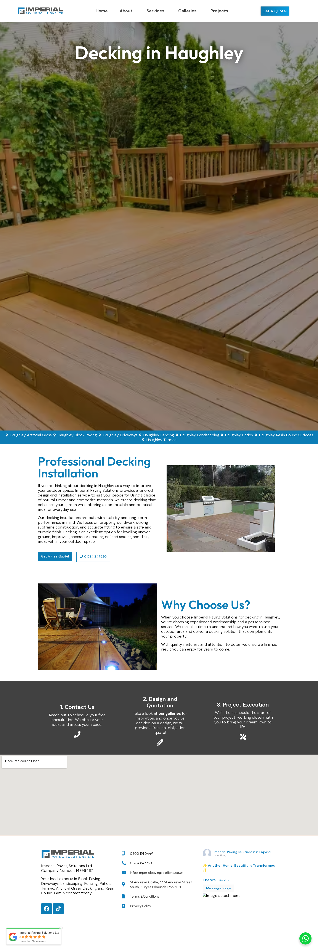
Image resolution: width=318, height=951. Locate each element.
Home (102, 11)
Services (155, 11)
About (126, 11)
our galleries (170, 713)
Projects (219, 11)
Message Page (218, 888)
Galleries (187, 11)
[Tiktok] (58, 908)
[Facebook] (46, 908)
